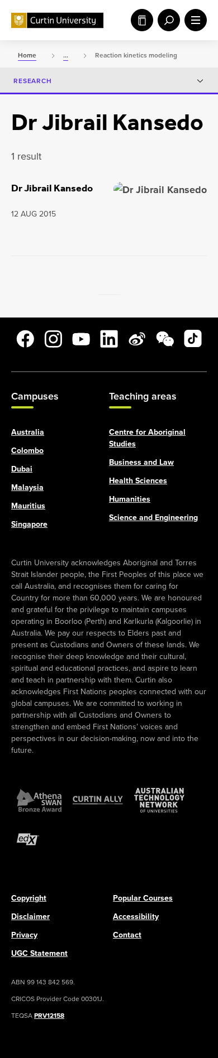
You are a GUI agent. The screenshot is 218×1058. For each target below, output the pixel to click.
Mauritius (28, 505)
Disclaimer (30, 915)
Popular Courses (143, 897)
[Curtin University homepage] (57, 20)
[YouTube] (81, 338)
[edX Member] (28, 839)
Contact (127, 934)
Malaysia (27, 486)
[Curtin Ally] (98, 800)
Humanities (129, 498)
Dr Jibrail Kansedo (52, 188)
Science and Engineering (153, 516)
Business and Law (141, 461)
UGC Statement (39, 952)
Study (139, 20)
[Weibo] (137, 338)
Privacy (24, 934)
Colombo (27, 449)
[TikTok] (193, 338)
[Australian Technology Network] (159, 800)
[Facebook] (25, 338)
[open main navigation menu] (193, 20)
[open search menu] (166, 20)
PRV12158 (49, 1014)
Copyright (28, 897)
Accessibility (136, 915)
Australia (27, 431)
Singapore (29, 523)
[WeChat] (165, 338)
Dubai (21, 468)
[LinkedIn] (109, 338)
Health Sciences (138, 479)
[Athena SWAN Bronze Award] (39, 800)
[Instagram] (53, 338)
